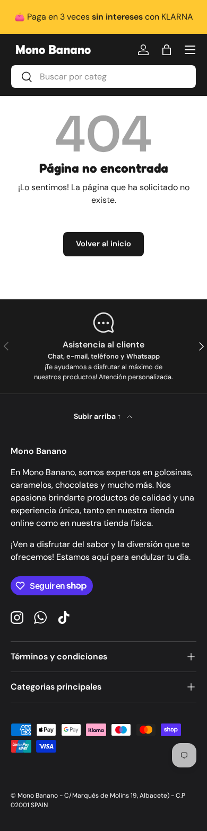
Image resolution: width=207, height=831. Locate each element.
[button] (166, 49)
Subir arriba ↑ (98, 416)
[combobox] (103, 76)
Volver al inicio (103, 243)
